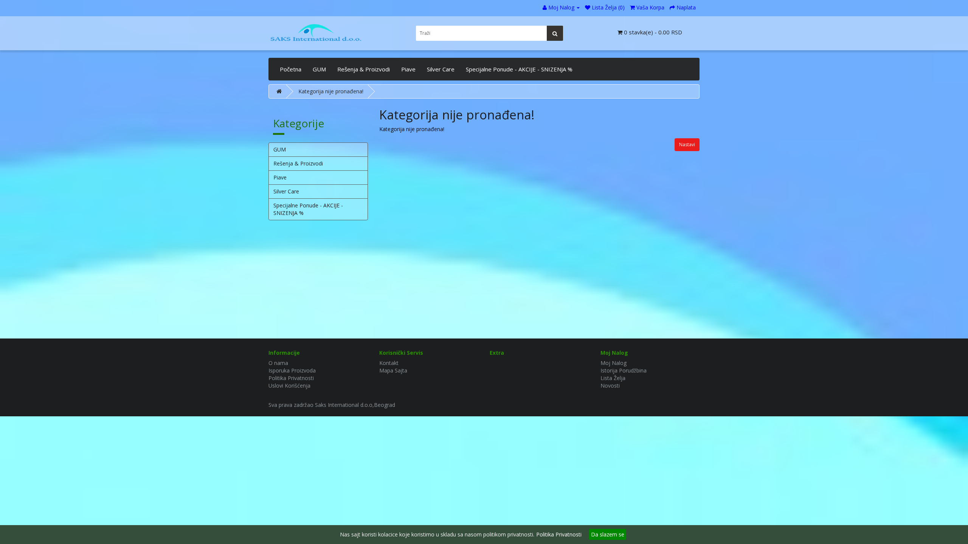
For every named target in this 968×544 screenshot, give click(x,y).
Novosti (610, 385)
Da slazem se (607, 534)
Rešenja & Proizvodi (363, 69)
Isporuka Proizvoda (292, 370)
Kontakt (389, 362)
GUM (319, 69)
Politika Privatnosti (291, 378)
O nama (278, 362)
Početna (290, 69)
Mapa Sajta (393, 370)
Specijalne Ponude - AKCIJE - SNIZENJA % (519, 69)
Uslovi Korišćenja (289, 385)
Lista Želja (612, 378)
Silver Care (441, 69)
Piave (408, 69)
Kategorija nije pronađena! (330, 91)
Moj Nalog (613, 362)
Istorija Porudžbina (623, 370)
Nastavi (687, 144)
